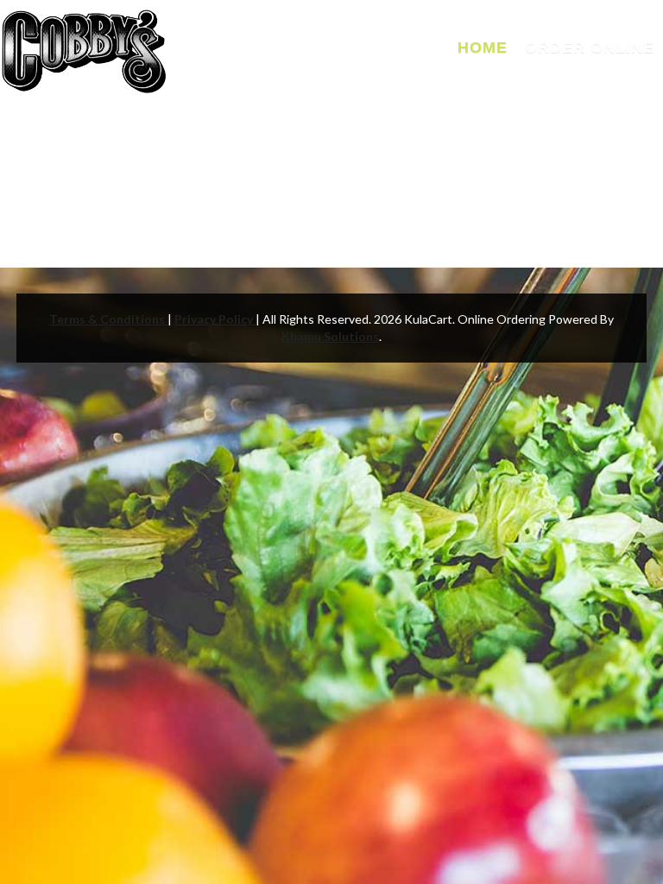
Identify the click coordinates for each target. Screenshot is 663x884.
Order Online (589, 47)
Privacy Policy (215, 319)
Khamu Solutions (330, 336)
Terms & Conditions (108, 319)
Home (483, 47)
